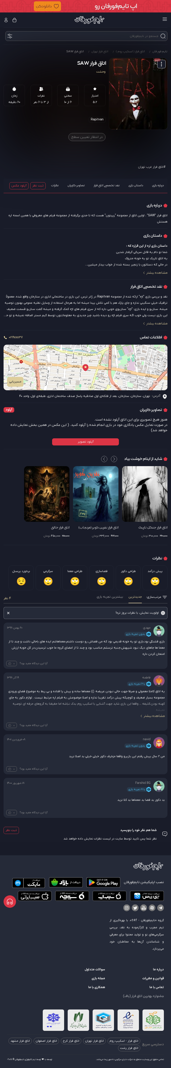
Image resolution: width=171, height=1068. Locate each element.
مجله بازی (98, 978)
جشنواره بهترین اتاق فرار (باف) (143, 996)
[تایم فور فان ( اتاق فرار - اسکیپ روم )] (89, 20)
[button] (85, 6)
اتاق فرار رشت (129, 1048)
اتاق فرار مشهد (20, 1041)
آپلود (9, 410)
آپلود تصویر (86, 442)
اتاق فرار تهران (94, 1041)
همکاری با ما (96, 987)
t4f (134, 920)
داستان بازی (135, 185)
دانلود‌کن (44, 6)
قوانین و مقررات (153, 978)
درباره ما (158, 969)
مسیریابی (15, 382)
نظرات (55, 185)
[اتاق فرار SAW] (138, 93)
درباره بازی (158, 185)
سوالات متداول (95, 969)
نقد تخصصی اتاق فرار (107, 185)
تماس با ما (156, 987)
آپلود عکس (18, 186)
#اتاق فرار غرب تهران (152, 167)
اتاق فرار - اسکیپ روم (124, 1041)
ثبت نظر (38, 186)
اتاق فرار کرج (71, 1041)
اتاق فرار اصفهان (46, 1041)
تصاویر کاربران (76, 185)
